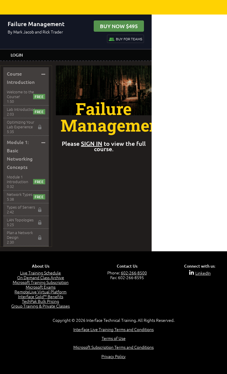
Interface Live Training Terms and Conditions (113, 329)
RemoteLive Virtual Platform (40, 292)
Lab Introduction (21, 109)
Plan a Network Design (20, 235)
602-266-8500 (134, 273)
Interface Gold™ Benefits (40, 296)
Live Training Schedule (40, 273)
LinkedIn (203, 273)
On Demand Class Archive (40, 277)
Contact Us (127, 266)
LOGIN (17, 55)
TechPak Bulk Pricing (40, 301)
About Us (40, 266)
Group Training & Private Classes (40, 306)
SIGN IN (91, 143)
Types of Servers (21, 207)
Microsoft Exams (41, 287)
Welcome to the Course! (20, 94)
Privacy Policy (113, 356)
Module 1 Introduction (17, 179)
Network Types (20, 194)
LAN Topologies (20, 220)
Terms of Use (114, 338)
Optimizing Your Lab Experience (20, 124)
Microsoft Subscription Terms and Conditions (113, 347)
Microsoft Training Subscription (41, 282)
